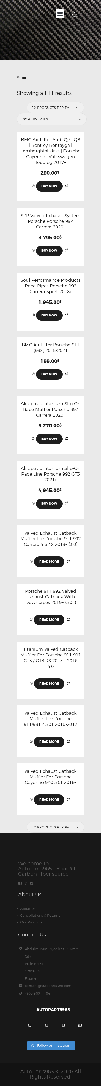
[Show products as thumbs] (18, 77)
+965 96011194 (37, 993)
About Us (27, 909)
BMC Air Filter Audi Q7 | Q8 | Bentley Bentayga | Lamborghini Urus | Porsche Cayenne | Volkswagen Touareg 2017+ (50, 151)
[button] (60, 13)
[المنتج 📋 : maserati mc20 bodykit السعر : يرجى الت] (25, 1030)
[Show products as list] (24, 77)
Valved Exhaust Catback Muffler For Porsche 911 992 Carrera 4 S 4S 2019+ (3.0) (50, 539)
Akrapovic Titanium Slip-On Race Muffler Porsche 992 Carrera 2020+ (51, 409)
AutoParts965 (37, 1071)
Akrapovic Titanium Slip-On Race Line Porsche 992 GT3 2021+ (51, 474)
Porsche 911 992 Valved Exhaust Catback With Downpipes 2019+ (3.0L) (50, 596)
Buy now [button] (49, 186)
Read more (49, 562)
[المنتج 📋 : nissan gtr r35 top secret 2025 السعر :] (59, 1030)
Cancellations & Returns (40, 915)
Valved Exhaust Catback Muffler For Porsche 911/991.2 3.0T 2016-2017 (50, 718)
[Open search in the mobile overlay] (74, 14)
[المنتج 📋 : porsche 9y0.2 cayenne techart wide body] (42, 1030)
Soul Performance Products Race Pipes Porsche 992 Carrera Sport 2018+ (50, 286)
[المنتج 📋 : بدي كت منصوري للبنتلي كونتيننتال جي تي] (76, 1030)
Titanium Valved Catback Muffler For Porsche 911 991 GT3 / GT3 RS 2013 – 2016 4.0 (50, 658)
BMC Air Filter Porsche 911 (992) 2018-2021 (51, 347)
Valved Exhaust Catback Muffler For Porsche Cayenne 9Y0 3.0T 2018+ (50, 777)
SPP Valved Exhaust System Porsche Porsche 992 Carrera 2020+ (51, 221)
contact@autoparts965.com (48, 986)
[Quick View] (34, 186)
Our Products (31, 922)
